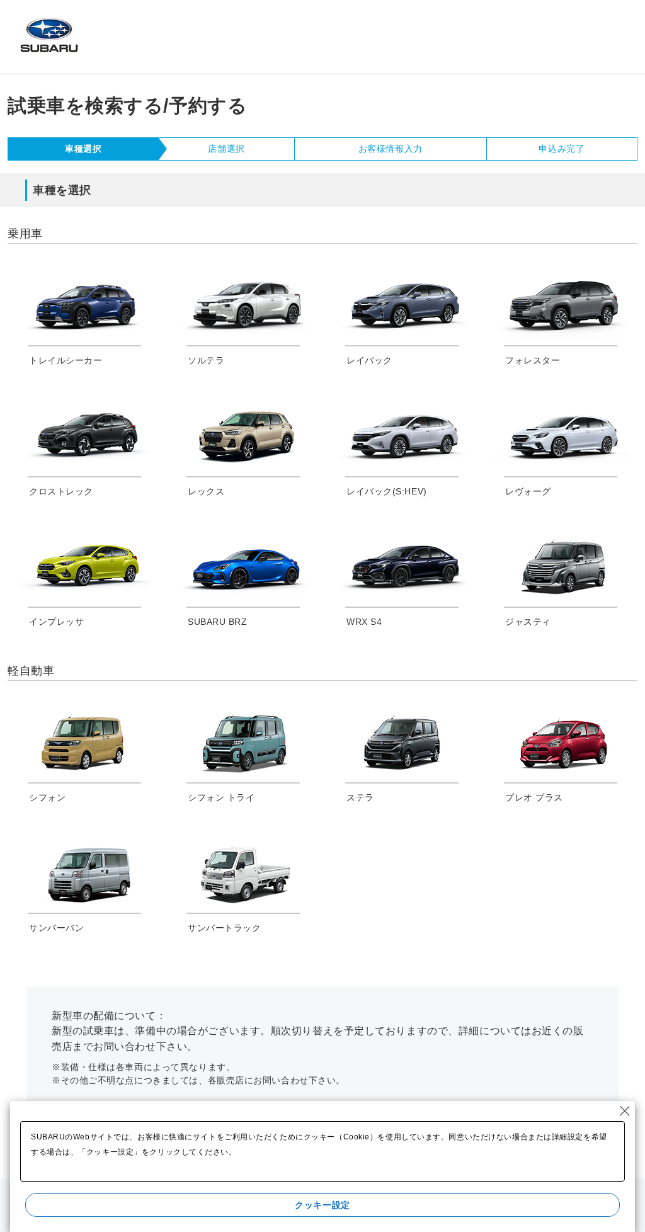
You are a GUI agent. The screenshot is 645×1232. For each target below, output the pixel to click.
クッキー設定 (322, 1205)
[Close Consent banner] (625, 1111)
